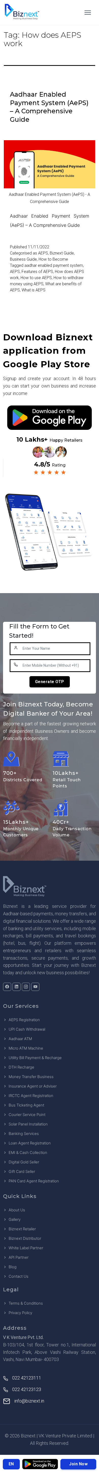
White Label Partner (26, 1247)
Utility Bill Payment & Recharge (35, 1057)
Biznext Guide (62, 253)
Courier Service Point (27, 1114)
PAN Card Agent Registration (34, 1181)
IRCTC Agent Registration (31, 1095)
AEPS (43, 253)
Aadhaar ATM (20, 1038)
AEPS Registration (24, 1019)
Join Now (78, 1463)
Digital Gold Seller (24, 1162)
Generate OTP (49, 681)
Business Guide (23, 259)
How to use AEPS (36, 277)
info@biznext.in (29, 1401)
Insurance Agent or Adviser (33, 1086)
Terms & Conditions (26, 1303)
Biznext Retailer (22, 1228)
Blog (12, 1266)
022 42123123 (26, 1389)
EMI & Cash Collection (28, 1152)
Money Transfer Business (31, 1076)
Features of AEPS (37, 271)
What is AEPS (33, 290)
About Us (17, 1209)
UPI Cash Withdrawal (27, 1029)
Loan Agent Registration (30, 1143)
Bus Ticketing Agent (26, 1105)
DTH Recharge (21, 1067)
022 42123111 (26, 1377)
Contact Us (18, 1276)
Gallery (15, 1219)
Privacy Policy (20, 1312)
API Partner (18, 1257)
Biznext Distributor (25, 1238)
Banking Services (24, 1133)
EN (11, 1463)
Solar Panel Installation (28, 1124)
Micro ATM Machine (26, 1048)
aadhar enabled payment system (53, 265)
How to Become (53, 259)
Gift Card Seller (22, 1171)
